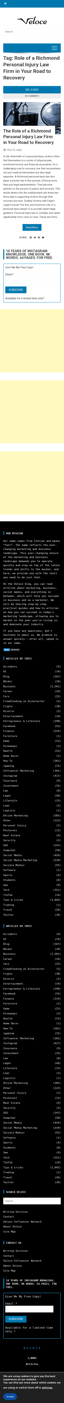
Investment (11, 785)
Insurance (10, 780)
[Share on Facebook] (31, 237)
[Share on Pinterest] (39, 237)
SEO (5, 845)
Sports (7, 875)
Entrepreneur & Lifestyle (21, 721)
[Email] (43, 237)
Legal (19, 149)
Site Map (9, 1231)
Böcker (7, 681)
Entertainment (13, 716)
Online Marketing (15, 815)
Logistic (9, 810)
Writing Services (15, 1211)
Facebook (9, 726)
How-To (11, 149)
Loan (6, 805)
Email (9, 274)
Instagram (10, 775)
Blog (6, 676)
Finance (8, 731)
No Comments (32, 96)
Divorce (8, 711)
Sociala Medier (14, 865)
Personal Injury (14, 825)
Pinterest (10, 830)
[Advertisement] (32, 340)
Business (9, 686)
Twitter (8, 914)
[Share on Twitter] (35, 237)
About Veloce (12, 1226)
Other (7, 820)
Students (9, 880)
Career (7, 691)
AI (4, 671)
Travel (7, 909)
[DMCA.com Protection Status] (11, 649)
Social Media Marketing (20, 860)
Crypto (7, 706)
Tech (6, 889)
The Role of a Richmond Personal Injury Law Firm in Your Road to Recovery (29, 136)
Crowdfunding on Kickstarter (24, 701)
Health (7, 750)
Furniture (10, 736)
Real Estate (11, 835)
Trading (8, 904)
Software (9, 870)
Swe (5, 885)
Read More (32, 227)
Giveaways (10, 746)
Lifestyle (10, 800)
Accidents (10, 666)
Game (6, 740)
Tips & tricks (13, 899)
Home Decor (11, 755)
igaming (8, 765)
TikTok (7, 895)
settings (47, 1387)
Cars (6, 696)
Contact (8, 1216)
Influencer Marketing (18, 770)
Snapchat (9, 850)
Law (5, 790)
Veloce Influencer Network (22, 1221)
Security (9, 840)
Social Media (12, 855)
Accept (10, 1396)
